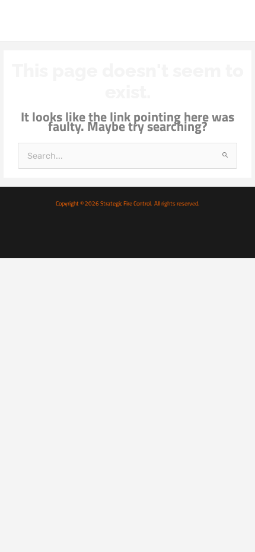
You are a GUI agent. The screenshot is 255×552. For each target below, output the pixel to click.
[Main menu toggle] (233, 20)
